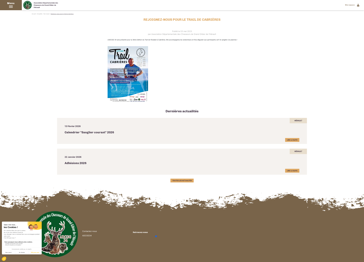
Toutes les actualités (182, 180)
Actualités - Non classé (43, 14)
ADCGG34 (87, 235)
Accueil (34, 14)
